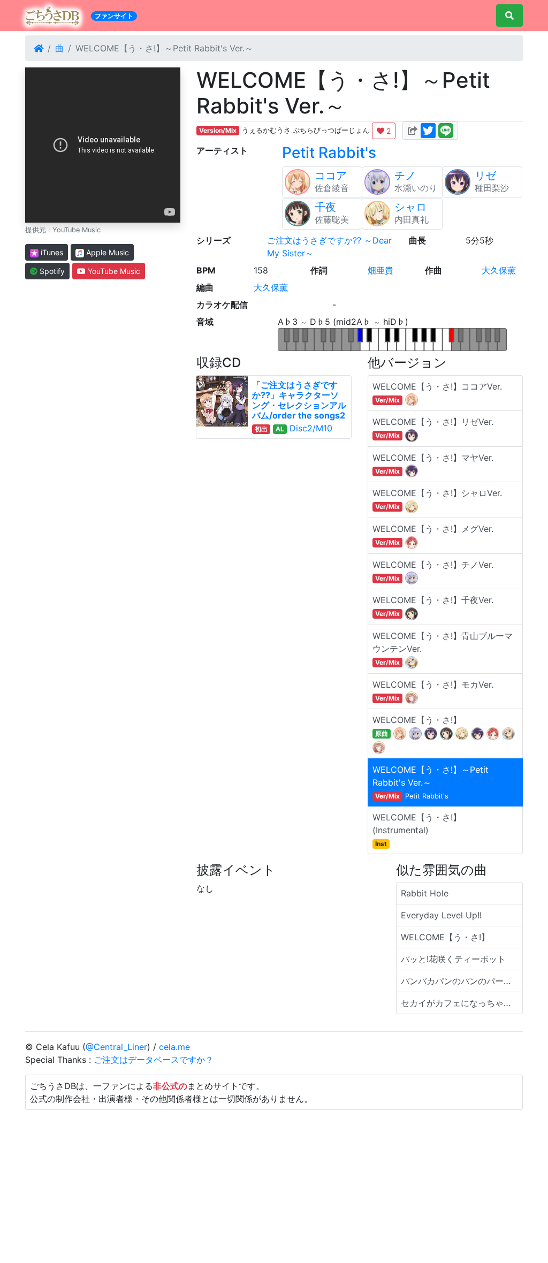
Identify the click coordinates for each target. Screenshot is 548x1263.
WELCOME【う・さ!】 (445, 937)
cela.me (174, 1046)
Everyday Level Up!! (441, 915)
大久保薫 (499, 270)
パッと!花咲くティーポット (453, 959)
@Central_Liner (116, 1046)
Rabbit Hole (424, 893)
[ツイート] (428, 129)
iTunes (51, 252)
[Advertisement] (274, 1185)
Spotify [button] (51, 271)
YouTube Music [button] (113, 271)
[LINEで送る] (445, 129)
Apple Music (106, 252)
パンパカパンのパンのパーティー (462, 981)
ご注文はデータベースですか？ (154, 1059)
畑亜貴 (380, 270)
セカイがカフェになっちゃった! (462, 1003)
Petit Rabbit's (329, 152)
